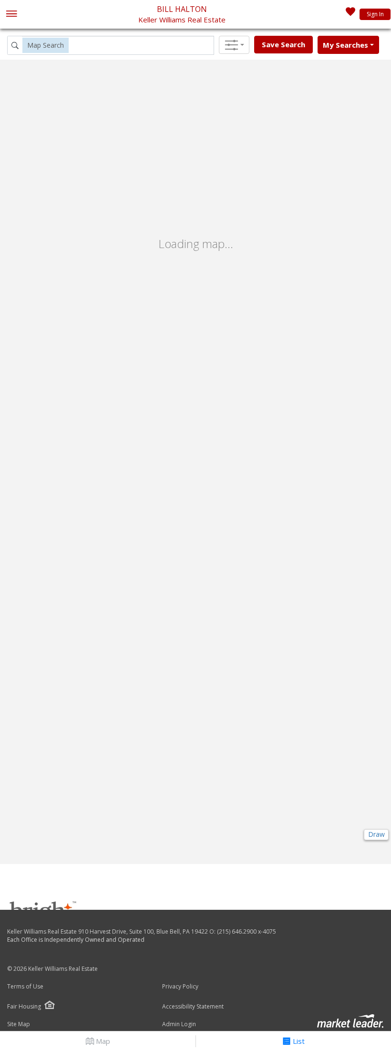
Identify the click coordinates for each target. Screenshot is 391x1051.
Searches (345, 45)
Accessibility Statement (193, 1006)
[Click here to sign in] (350, 14)
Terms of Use (25, 986)
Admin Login (179, 1024)
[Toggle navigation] (11, 14)
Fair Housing (24, 1006)
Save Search (283, 44)
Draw (376, 834)
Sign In (375, 14)
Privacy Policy (180, 986)
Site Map (18, 1024)
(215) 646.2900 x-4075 (246, 931)
